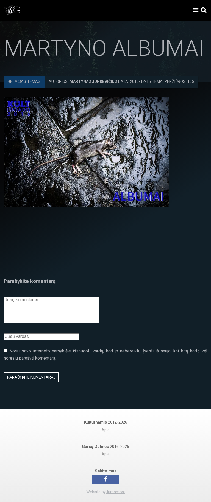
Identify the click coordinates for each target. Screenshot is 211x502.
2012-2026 (105, 422)
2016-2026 (105, 446)
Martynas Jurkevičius (93, 81)
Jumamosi (115, 492)
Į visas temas (26, 81)
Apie (106, 430)
